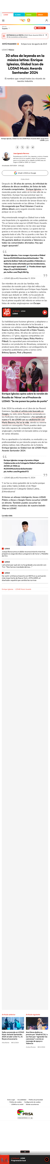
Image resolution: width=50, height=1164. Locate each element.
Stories (39, 1056)
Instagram (11, 1056)
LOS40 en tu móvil (17, 1104)
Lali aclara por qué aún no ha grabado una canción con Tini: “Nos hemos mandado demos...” (24, 566)
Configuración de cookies (32, 1102)
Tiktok (16, 1056)
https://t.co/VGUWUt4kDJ (15, 269)
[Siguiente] (46, 44)
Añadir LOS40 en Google (27, 173)
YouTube (20, 1056)
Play (47, 1159)
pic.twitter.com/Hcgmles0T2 (16, 471)
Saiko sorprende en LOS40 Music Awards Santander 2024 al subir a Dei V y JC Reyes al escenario (13, 1035)
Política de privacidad (36, 1100)
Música (11, 50)
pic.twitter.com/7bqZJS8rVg (16, 272)
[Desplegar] (25, 1151)
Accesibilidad (21, 1100)
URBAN (40, 15)
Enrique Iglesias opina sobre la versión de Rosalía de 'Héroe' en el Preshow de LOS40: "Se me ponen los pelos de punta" (25, 397)
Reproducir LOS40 (44, 312)
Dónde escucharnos (32, 1104)
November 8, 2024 (27, 278)
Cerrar (46, 35)
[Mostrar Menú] (3, 20)
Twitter (22, 147)
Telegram (33, 147)
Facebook (17, 147)
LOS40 (5, 15)
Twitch (34, 1056)
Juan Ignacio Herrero (21, 153)
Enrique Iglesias (7, 589)
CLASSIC (18, 15)
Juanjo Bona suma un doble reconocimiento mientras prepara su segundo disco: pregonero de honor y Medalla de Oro (25, 553)
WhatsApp (27, 147)
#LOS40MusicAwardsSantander (24, 258)
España (5, 28)
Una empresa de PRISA (25, 1112)
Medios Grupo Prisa (25, 1118)
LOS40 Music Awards (23, 589)
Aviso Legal (11, 1100)
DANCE (28, 15)
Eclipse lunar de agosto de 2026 (34, 44)
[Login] (47, 20)
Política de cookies (16, 1102)
